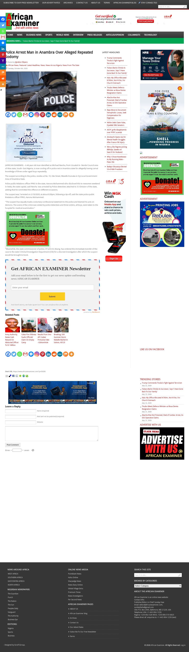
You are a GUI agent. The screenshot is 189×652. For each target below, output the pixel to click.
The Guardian (13, 593)
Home (10, 34)
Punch (10, 597)
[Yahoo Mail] (3, 61)
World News (62, 34)
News (19, 34)
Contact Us (82, 3)
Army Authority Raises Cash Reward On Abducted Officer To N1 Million (12, 339)
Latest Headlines (33, 65)
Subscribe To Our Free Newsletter (21, 3)
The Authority (13, 616)
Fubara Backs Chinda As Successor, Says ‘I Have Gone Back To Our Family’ (51, 41)
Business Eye (13, 619)
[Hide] (1, 90)
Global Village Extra (75, 588)
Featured (22, 65)
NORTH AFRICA (14, 585)
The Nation (12, 601)
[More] (71, 114)
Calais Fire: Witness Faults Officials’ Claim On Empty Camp (28, 338)
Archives (68, 3)
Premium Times (74, 592)
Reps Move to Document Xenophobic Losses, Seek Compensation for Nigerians (116, 114)
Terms (107, 3)
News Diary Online (75, 585)
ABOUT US (95, 3)
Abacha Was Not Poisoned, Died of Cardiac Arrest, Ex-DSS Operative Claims (117, 101)
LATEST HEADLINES (111, 52)
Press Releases (94, 34)
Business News (33, 34)
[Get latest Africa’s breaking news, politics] (19, 21)
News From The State (71, 65)
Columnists (134, 34)
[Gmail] (25, 114)
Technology (150, 34)
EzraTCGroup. (19, 645)
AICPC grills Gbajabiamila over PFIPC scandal (116, 130)
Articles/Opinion (115, 34)
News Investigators (75, 596)
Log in (183, 645)
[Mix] (65, 114)
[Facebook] (8, 114)
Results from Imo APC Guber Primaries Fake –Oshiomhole (44, 338)
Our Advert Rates (51, 3)
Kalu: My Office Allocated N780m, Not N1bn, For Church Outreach (116, 80)
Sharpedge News (74, 581)
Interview (78, 34)
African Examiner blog (124, 3)
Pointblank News (74, 573)
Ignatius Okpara (21, 62)
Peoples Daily (13, 608)
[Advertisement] (49, 363)
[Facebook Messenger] (31, 114)
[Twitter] (13, 114)
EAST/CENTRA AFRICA (16, 581)
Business (11, 635)
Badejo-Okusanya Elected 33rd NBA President (117, 167)
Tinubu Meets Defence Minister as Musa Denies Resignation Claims (116, 90)
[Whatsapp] (19, 114)
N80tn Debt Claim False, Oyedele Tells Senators (116, 123)
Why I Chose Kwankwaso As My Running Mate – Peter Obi (116, 159)
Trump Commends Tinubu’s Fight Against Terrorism (115, 60)
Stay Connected (149, 3)
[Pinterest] (42, 114)
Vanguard (11, 612)
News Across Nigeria (54, 65)
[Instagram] (36, 114)
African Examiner (157, 645)
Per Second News (75, 599)
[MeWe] (59, 114)
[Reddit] (54, 114)
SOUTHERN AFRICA (15, 577)
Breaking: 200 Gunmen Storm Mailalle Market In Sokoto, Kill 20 (61, 338)
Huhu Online (73, 577)
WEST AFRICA (13, 573)
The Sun (11, 604)
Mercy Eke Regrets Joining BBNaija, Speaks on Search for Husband (117, 149)
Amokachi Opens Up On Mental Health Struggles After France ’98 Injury (116, 139)
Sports (48, 34)
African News (13, 65)
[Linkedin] (48, 114)
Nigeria (10, 628)
